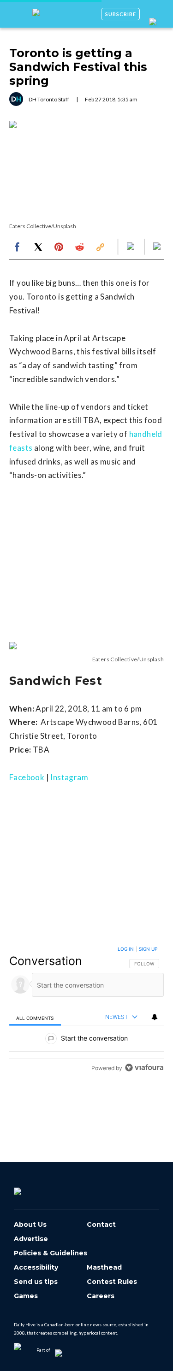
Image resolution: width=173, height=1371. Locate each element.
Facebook (26, 777)
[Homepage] (33, 1188)
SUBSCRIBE (120, 14)
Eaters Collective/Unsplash (42, 226)
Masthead (104, 1267)
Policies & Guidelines (50, 1253)
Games (26, 1296)
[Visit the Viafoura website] (144, 1067)
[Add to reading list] (157, 247)
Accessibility (36, 1267)
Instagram (69, 777)
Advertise (31, 1239)
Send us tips (36, 1282)
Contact (101, 1225)
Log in (126, 949)
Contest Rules (112, 1282)
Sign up (148, 949)
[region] (86, 1010)
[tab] (35, 1017)
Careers (100, 1296)
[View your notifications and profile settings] (154, 1017)
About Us (30, 1225)
